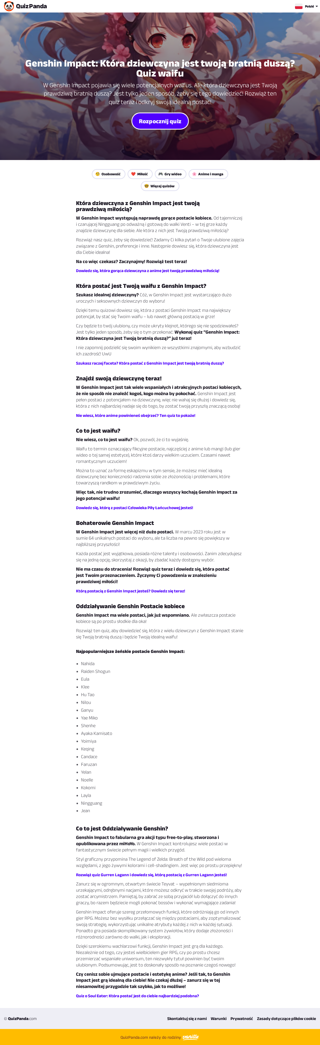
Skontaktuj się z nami (187, 1018)
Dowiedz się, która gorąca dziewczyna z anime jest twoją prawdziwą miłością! (147, 270)
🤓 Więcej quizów (159, 186)
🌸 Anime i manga (207, 174)
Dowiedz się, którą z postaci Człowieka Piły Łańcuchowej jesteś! (134, 507)
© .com (20, 1018)
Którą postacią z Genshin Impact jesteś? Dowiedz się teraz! (130, 591)
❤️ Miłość (139, 174)
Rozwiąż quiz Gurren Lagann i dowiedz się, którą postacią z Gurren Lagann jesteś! (151, 874)
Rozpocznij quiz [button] (160, 121)
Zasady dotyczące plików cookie (286, 1018)
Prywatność (241, 1018)
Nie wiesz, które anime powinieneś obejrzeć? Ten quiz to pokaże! (135, 415)
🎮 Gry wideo (170, 174)
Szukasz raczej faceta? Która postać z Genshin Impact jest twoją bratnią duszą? (150, 363)
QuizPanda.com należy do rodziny (151, 1037)
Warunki (218, 1018)
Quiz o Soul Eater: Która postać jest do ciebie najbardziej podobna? (137, 995)
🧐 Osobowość (107, 174)
